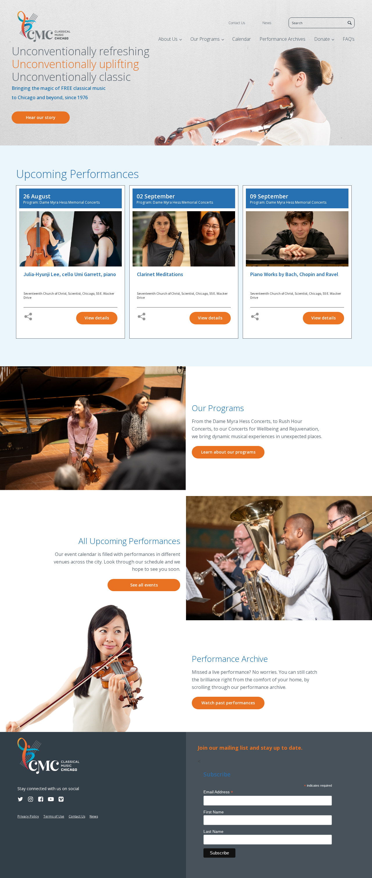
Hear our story (41, 117)
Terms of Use (53, 816)
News (266, 22)
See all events (144, 585)
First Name (213, 812)
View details (97, 318)
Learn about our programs (228, 452)
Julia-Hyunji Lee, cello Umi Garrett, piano (70, 274)
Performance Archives (282, 39)
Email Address (218, 792)
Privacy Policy (28, 816)
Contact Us (236, 22)
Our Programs (205, 39)
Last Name (213, 831)
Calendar (241, 39)
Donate (322, 39)
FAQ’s (349, 39)
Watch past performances (228, 702)
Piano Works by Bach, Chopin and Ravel (294, 274)
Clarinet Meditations (160, 274)
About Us (168, 39)
